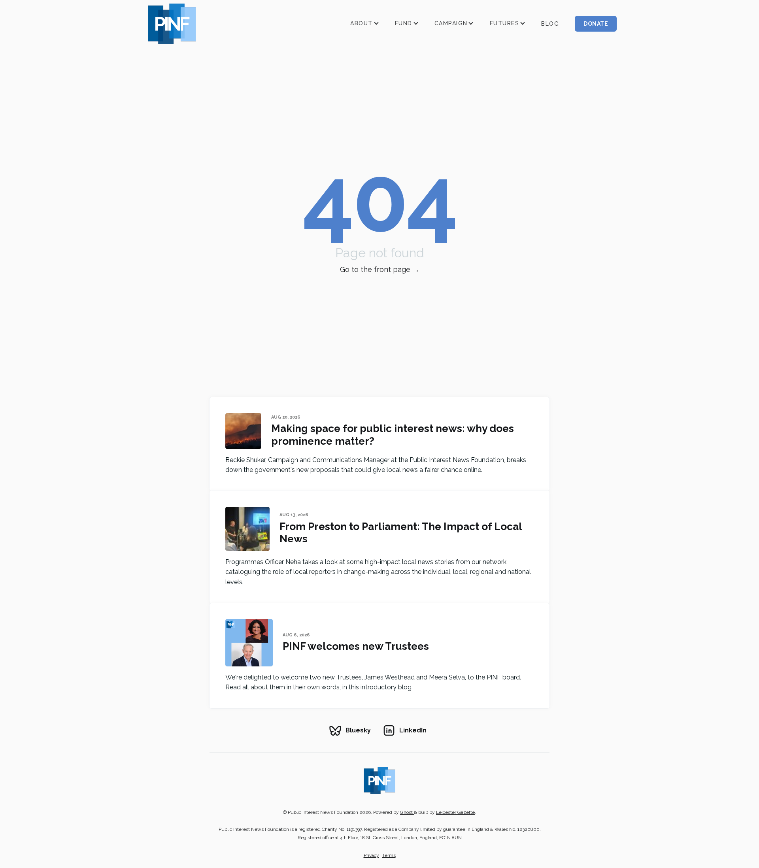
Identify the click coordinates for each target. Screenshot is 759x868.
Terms (389, 855)
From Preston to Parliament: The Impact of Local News (400, 532)
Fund (403, 23)
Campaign (451, 23)
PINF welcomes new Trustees (356, 646)
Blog (550, 24)
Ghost (407, 812)
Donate (595, 24)
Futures (504, 23)
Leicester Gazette (455, 812)
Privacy (371, 855)
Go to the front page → (379, 269)
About (361, 23)
